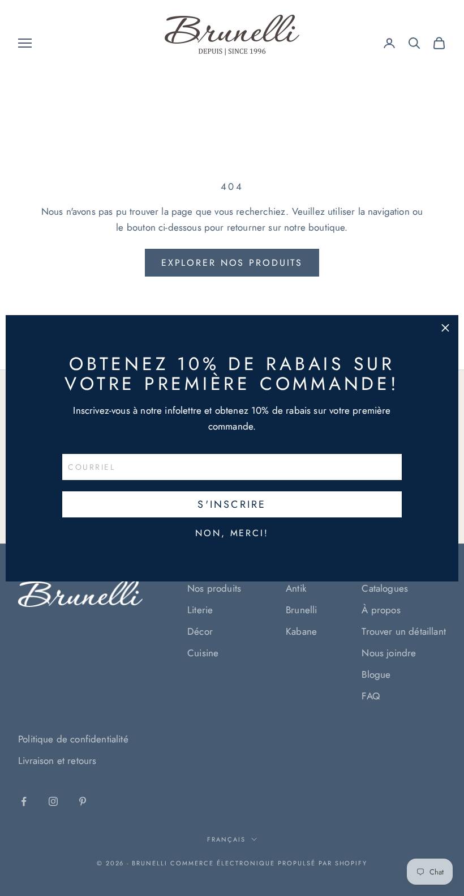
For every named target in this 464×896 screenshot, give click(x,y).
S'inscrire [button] (231, 504)
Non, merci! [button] (232, 533)
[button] (445, 328)
